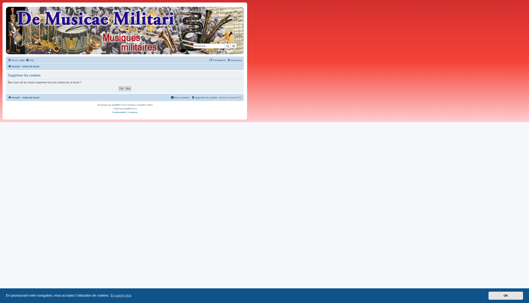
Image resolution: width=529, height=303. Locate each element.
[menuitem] (30, 60)
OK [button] (506, 295)
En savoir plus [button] (121, 295)
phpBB (115, 105)
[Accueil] (124, 30)
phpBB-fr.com (130, 108)
